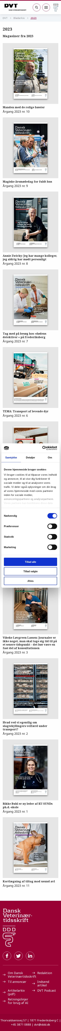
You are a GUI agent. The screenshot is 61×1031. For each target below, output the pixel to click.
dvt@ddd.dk (42, 1024)
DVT (5, 18)
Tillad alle (30, 561)
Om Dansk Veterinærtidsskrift (18, 974)
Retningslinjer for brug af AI (18, 1001)
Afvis (30, 580)
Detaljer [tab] (30, 457)
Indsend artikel (43, 983)
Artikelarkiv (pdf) (16, 992)
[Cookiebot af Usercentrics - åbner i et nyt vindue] (43, 448)
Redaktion (44, 973)
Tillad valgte (30, 571)
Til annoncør (17, 982)
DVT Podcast (46, 990)
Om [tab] (50, 457)
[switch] (52, 526)
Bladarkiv (19, 18)
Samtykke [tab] (11, 457)
